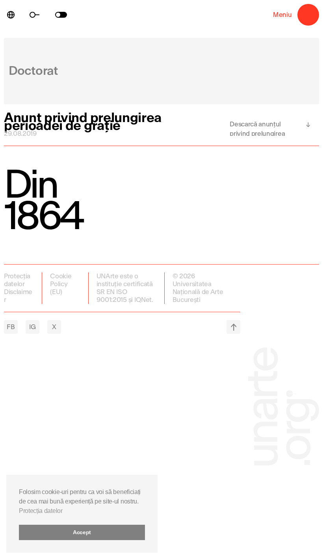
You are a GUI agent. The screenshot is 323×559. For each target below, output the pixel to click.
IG (32, 327)
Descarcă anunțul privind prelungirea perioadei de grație (257, 128)
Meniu (308, 15)
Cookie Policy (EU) (60, 284)
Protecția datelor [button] (41, 510)
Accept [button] (82, 532)
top (233, 327)
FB (11, 327)
